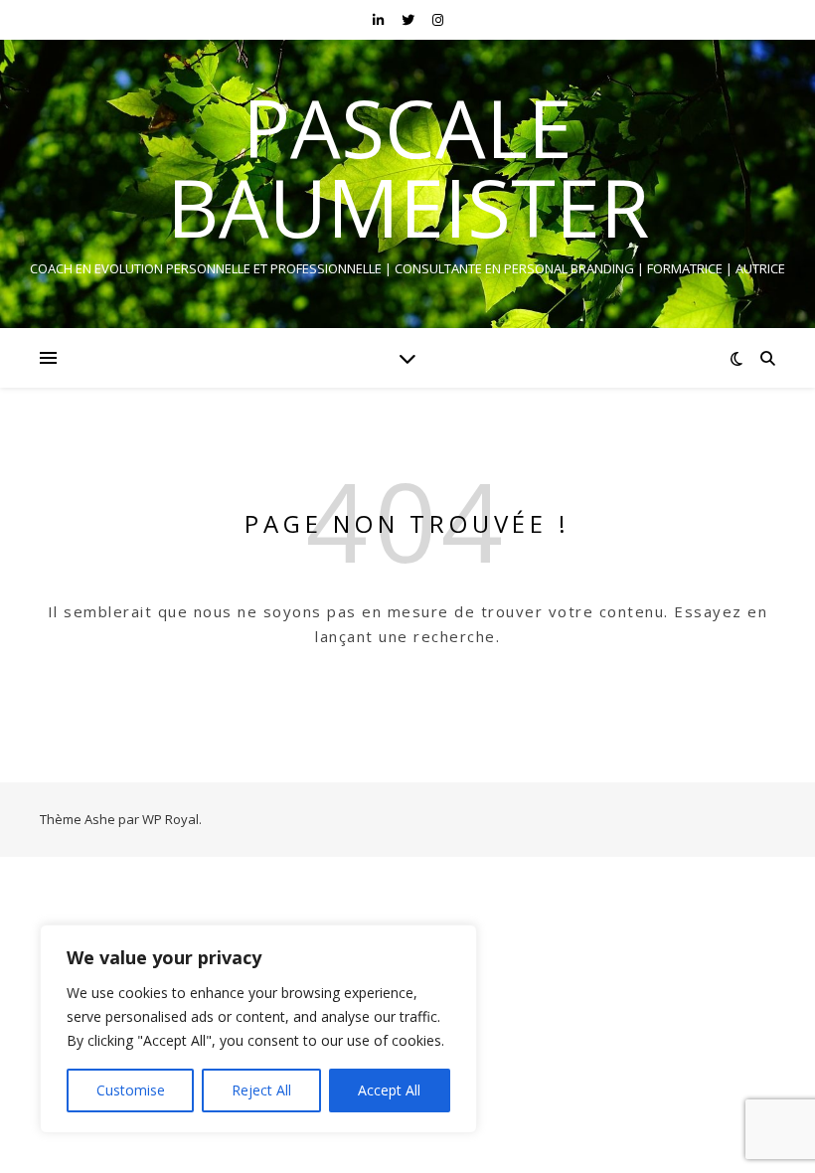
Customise (130, 1090)
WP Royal (170, 819)
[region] (258, 1028)
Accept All (389, 1090)
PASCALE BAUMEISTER (408, 167)
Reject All (261, 1090)
